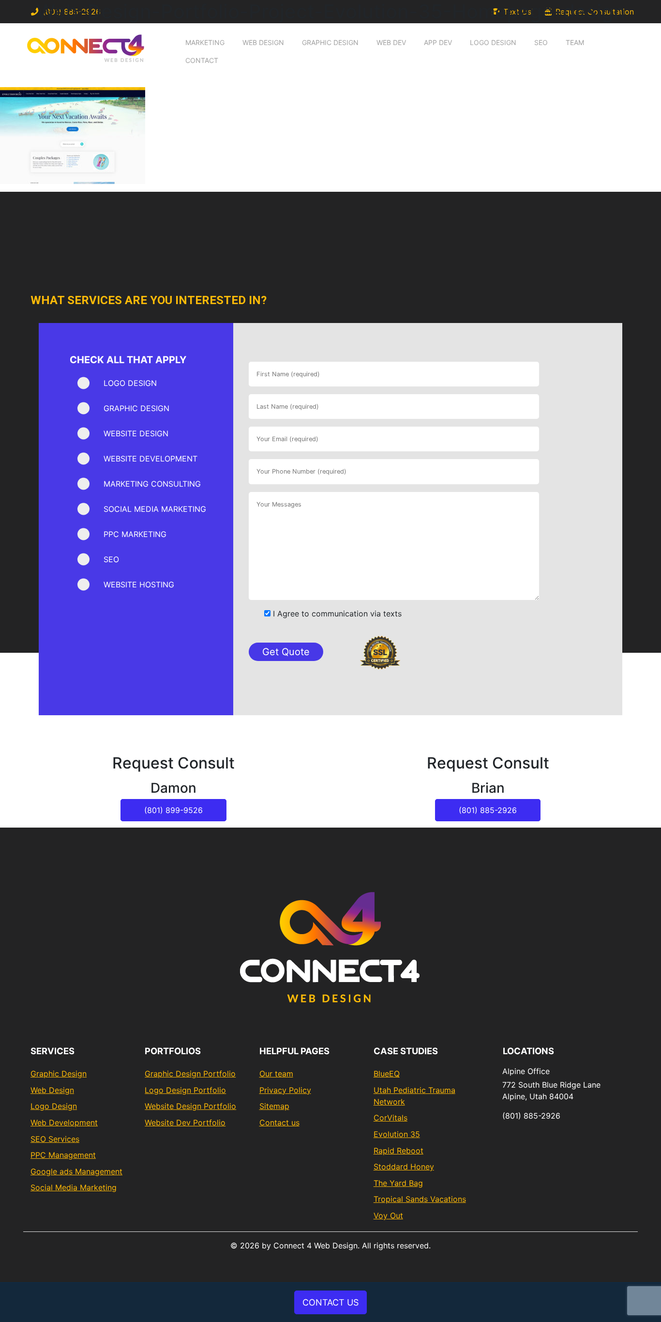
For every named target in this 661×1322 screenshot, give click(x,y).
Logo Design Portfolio (185, 1090)
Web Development (64, 1122)
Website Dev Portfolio (185, 1122)
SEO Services (54, 1139)
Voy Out (388, 1215)
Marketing (205, 42)
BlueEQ (387, 1073)
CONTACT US (330, 1302)
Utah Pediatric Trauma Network (414, 1096)
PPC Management (63, 1155)
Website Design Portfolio (190, 1106)
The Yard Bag (398, 1183)
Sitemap (274, 1106)
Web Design (263, 42)
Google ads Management (76, 1171)
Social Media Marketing (73, 1187)
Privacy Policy (285, 1090)
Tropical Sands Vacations (420, 1199)
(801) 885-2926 (488, 810)
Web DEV (391, 42)
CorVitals (390, 1117)
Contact (201, 60)
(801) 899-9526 (173, 810)
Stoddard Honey (404, 1166)
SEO (541, 42)
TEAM (575, 42)
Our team (276, 1073)
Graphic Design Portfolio (190, 1073)
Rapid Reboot (398, 1150)
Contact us (279, 1122)
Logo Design (493, 42)
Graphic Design (330, 42)
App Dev (438, 42)
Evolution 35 (397, 1134)
